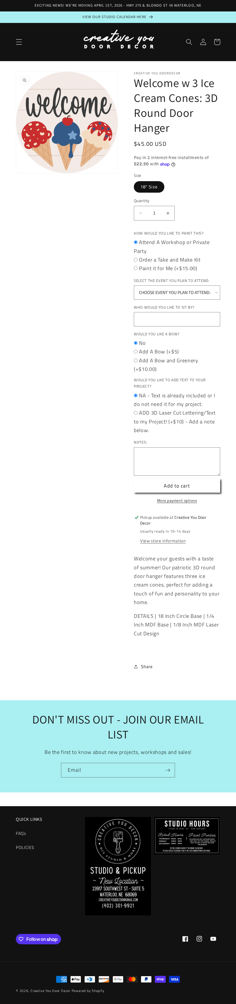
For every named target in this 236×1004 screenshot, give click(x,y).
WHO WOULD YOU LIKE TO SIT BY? (164, 307)
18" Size (149, 186)
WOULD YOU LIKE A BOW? (157, 334)
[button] (19, 42)
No (142, 343)
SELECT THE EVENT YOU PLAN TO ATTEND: (172, 280)
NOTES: (140, 442)
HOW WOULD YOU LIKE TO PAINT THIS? (169, 233)
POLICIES (25, 847)
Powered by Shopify (88, 990)
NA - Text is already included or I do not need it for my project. (174, 400)
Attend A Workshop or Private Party (172, 246)
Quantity (142, 201)
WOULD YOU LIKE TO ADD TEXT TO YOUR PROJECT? (169, 383)
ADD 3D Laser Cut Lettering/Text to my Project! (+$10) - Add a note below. (174, 421)
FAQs (21, 833)
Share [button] (147, 666)
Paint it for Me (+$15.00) (168, 268)
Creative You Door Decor (51, 990)
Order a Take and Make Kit (170, 260)
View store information (163, 540)
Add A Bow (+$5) (159, 351)
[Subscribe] (168, 770)
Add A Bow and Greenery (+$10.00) (166, 365)
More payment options (177, 500)
